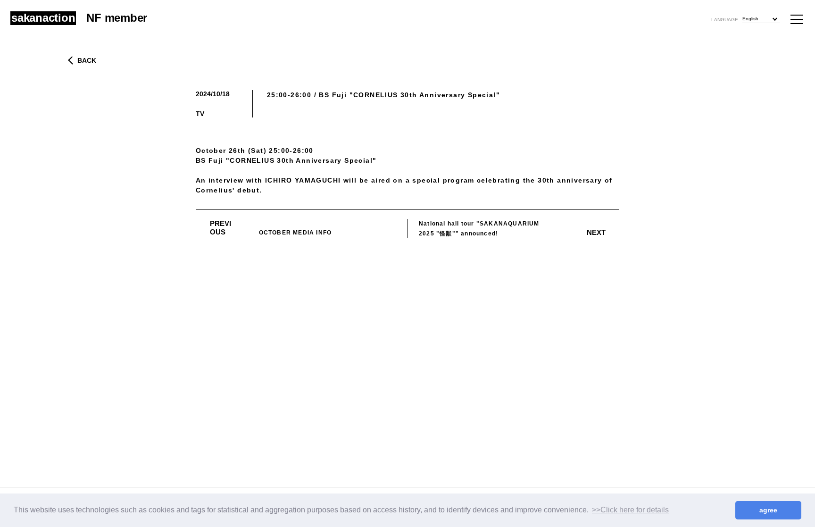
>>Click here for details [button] (630, 510)
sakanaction (43, 18)
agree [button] (768, 510)
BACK (86, 60)
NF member (116, 17)
